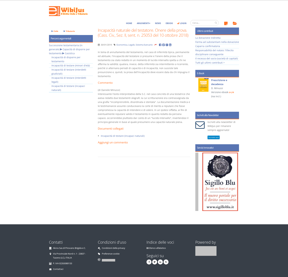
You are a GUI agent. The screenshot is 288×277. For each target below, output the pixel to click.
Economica (121, 44)
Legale (131, 44)
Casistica (70, 53)
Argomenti (143, 23)
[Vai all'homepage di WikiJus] (71, 10)
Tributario (70, 31)
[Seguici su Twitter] (154, 261)
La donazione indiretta (207, 37)
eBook (169, 23)
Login (182, 23)
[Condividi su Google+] (167, 44)
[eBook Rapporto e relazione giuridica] (214, 85)
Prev (199, 93)
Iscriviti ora (213, 137)
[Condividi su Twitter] (164, 44)
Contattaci (58, 269)
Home (129, 23)
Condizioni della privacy (113, 248)
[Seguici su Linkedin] (160, 261)
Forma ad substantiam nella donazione (217, 42)
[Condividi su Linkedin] (170, 44)
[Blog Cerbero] (234, 182)
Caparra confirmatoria (207, 46)
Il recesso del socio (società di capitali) (216, 58)
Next (235, 93)
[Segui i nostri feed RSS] (166, 261)
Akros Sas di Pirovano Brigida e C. (69, 248)
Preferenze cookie (111, 253)
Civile (55, 31)
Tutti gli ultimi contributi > (210, 62)
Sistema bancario (144, 44)
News (158, 23)
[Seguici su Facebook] (149, 261)
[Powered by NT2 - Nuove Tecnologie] (205, 250)
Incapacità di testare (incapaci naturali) (122, 135)
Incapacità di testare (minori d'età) (71, 65)
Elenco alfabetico (157, 248)
